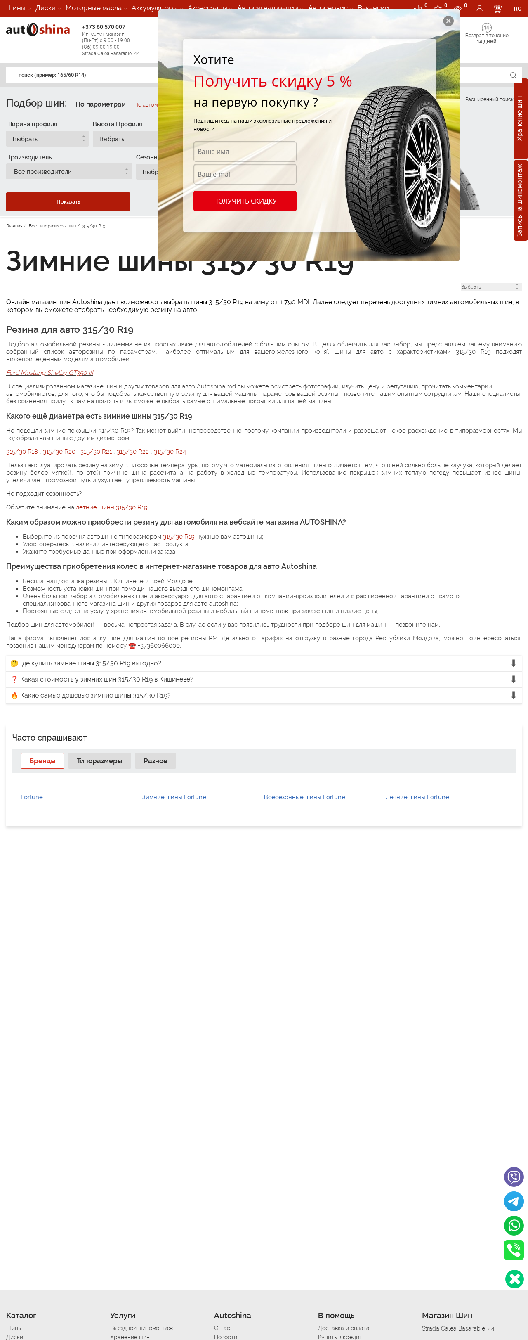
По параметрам (100, 104)
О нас (222, 1328)
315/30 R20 (60, 451)
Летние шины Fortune (417, 797)
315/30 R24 (170, 451)
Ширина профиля (31, 124)
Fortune (32, 797)
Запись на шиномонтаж (519, 200)
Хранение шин (519, 119)
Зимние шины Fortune (174, 797)
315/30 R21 (96, 451)
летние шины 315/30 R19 (112, 507)
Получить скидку (245, 201)
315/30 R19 (179, 536)
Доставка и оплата (344, 1328)
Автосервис (328, 8)
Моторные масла (94, 8)
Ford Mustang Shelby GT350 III (49, 372)
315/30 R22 (134, 451)
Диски (45, 8)
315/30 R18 (23, 451)
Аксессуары (207, 8)
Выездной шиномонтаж (141, 1328)
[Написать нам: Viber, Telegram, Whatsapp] (514, 1279)
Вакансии (373, 8)
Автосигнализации (267, 8)
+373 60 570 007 (111, 40)
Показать (68, 202)
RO (518, 8)
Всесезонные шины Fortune (304, 797)
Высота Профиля (117, 124)
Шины (16, 8)
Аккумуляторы (155, 8)
